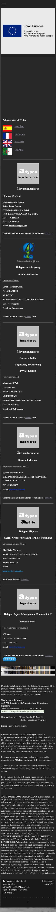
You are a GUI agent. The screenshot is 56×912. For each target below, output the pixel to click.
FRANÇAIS (20, 134)
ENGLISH (19, 141)
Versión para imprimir (15, 881)
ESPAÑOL (19, 126)
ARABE (19, 149)
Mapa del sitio (9, 883)
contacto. (49, 233)
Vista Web (49, 883)
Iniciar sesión (47, 881)
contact (28, 316)
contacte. (25, 579)
